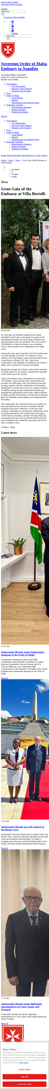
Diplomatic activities (14, 105)
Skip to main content (9, 2)
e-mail (14, 176)
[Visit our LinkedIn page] (12, 31)
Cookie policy (23, 1063)
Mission (14, 100)
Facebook (15, 169)
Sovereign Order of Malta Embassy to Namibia (24, 66)
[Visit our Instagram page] (12, 29)
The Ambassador (18, 86)
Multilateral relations (19, 112)
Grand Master (17, 98)
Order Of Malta (12, 96)
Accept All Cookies (24, 1084)
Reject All (24, 1077)
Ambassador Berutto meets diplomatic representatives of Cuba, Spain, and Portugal (21, 1007)
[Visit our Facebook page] (12, 22)
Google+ (15, 174)
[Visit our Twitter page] (12, 24)
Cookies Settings (24, 1069)
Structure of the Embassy (21, 89)
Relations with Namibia (21, 91)
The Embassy (12, 84)
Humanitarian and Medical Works (25, 103)
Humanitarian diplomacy (21, 107)
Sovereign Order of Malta (11, 4)
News (8, 93)
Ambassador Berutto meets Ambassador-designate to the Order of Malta (23, 653)
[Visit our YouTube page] (12, 26)
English (4, 9)
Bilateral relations (18, 110)
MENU (4, 116)
